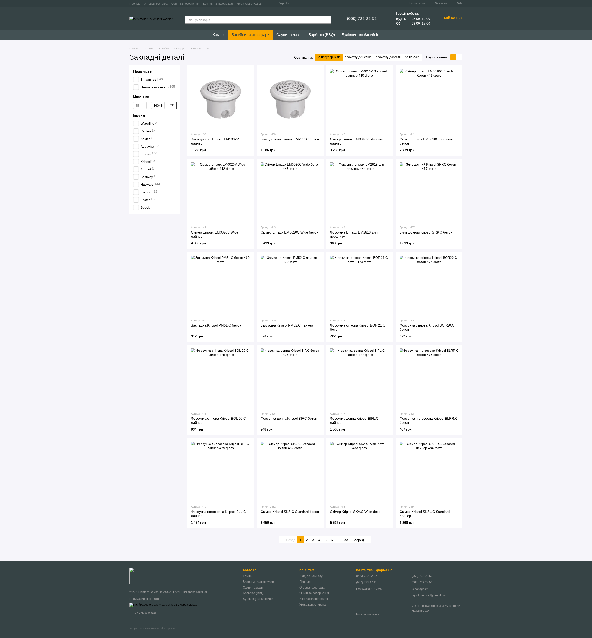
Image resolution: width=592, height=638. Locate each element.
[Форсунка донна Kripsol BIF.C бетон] (290, 378)
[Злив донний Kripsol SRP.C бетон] (429, 192)
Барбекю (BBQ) (321, 35)
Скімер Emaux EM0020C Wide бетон (289, 232)
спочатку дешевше (358, 57)
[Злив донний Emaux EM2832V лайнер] (220, 99)
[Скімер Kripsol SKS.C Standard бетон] (290, 471)
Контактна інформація (218, 3)
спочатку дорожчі (388, 57)
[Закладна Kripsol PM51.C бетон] (220, 285)
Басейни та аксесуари (250, 35)
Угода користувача (249, 3)
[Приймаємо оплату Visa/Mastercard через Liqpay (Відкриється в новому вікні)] (163, 604)
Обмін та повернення (185, 3)
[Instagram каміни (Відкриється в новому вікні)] (267, 3)
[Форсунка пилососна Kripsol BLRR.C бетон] (429, 378)
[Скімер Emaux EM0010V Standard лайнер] (359, 99)
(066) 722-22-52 (362, 18)
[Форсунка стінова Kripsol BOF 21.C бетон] (359, 285)
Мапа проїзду (420, 610)
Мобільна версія (145, 613)
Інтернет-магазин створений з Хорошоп (153, 628)
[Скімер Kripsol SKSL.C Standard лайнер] (429, 471)
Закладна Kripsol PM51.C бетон (216, 325)
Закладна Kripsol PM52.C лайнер (287, 325)
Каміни (219, 35)
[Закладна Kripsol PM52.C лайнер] (290, 285)
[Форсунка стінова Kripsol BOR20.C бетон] (429, 285)
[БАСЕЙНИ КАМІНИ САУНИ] (153, 575)
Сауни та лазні (289, 35)
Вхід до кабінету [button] (311, 576)
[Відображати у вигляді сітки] (453, 57)
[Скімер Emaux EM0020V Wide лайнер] (220, 192)
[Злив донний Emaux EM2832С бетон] (290, 99)
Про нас (135, 3)
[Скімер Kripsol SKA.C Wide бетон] (359, 471)
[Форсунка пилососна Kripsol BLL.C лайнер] (220, 471)
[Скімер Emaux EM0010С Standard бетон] (429, 99)
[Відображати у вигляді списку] (459, 57)
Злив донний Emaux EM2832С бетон (290, 139)
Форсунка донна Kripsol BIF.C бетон (289, 418)
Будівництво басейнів (360, 35)
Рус (288, 3)
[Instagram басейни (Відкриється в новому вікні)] (273, 3)
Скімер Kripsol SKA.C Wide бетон (356, 512)
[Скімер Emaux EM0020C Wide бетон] (290, 192)
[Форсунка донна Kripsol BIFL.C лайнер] (359, 378)
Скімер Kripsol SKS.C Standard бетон (290, 512)
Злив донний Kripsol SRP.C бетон (426, 232)
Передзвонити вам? (369, 588)
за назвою (412, 57)
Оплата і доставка (156, 3)
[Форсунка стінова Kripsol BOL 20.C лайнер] (220, 378)
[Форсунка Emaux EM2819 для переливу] (359, 192)
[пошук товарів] (327, 20)
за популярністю (328, 57)
